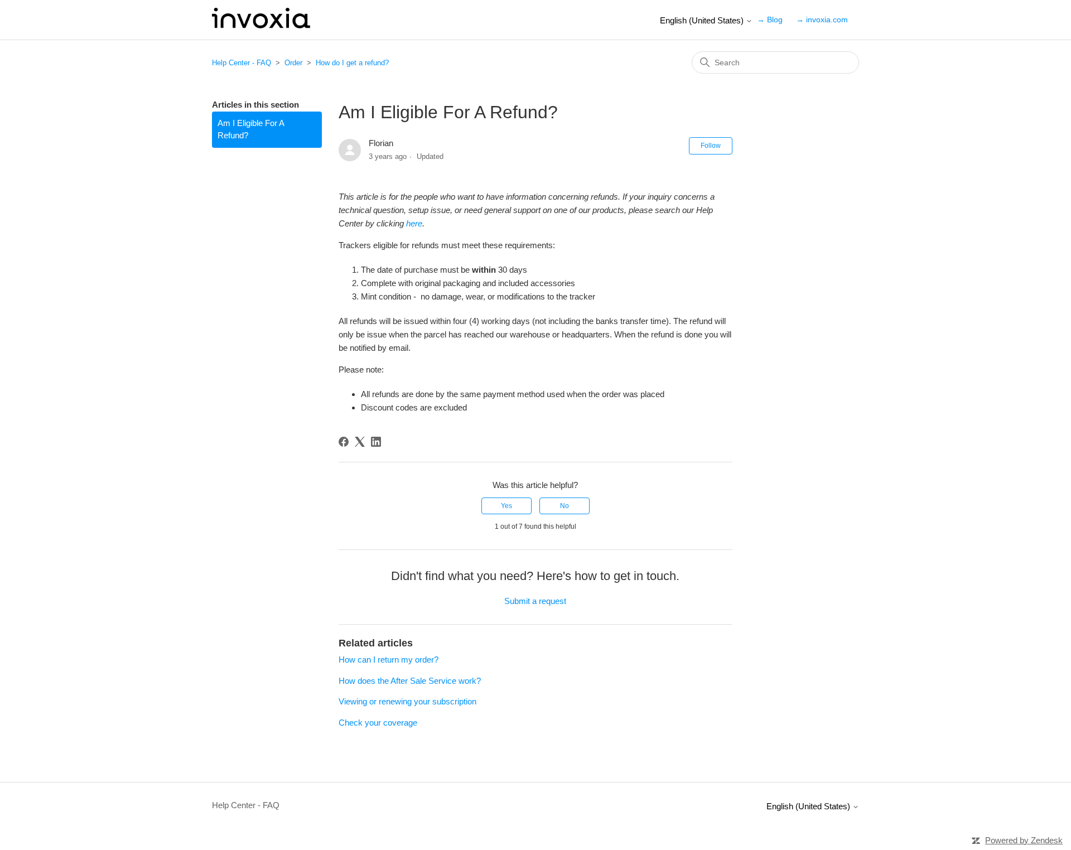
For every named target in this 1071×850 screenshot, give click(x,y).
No (564, 506)
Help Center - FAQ (241, 63)
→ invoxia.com (822, 19)
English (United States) (703, 20)
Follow (711, 145)
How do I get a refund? (352, 63)
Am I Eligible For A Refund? (251, 129)
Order (293, 63)
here (414, 223)
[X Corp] (360, 442)
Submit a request (535, 601)
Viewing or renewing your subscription (407, 701)
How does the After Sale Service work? (410, 680)
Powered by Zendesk (1024, 840)
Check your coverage (378, 722)
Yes (506, 506)
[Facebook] (344, 442)
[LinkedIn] (376, 442)
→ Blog (770, 19)
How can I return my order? (388, 659)
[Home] (261, 25)
